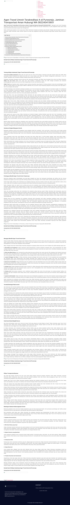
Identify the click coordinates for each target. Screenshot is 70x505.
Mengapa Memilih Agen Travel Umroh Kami (13, 41)
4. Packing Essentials (10, 51)
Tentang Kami (40, 7)
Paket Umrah (40, 3)
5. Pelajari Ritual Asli (10, 52)
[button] (51, 9)
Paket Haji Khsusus (42, 5)
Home (39, 1)
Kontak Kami (40, 2)
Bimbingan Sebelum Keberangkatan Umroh (13, 46)
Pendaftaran (40, 6)
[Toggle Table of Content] (29, 35)
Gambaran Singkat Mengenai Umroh (12, 38)
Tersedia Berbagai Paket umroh (11, 42)
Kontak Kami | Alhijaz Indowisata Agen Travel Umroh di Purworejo (17, 54)
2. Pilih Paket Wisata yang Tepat (12, 48)
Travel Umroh (10, 480)
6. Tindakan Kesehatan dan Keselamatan (14, 53)
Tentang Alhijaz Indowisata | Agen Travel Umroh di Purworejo (16, 37)
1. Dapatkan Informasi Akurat (11, 47)
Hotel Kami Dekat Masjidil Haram (11, 43)
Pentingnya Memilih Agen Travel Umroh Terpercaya (15, 39)
